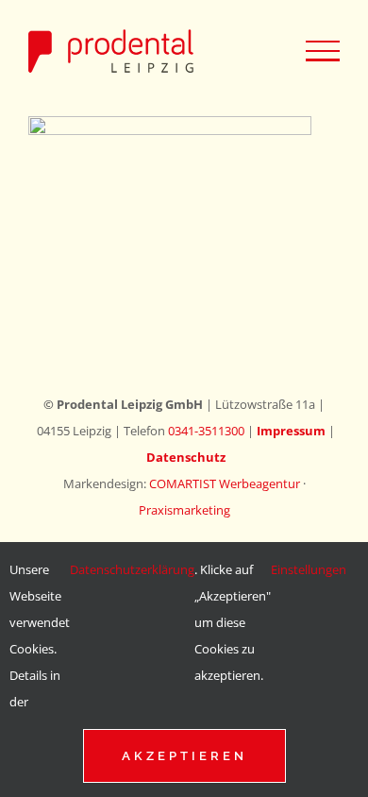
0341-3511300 (206, 430)
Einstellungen (310, 569)
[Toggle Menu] (323, 51)
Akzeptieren (184, 756)
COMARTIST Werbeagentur (224, 483)
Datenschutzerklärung (132, 569)
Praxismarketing (184, 509)
